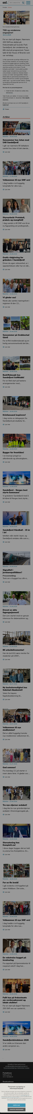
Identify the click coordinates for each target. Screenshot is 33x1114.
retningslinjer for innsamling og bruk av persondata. (15, 1095)
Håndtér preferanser (16, 1109)
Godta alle (16, 1105)
